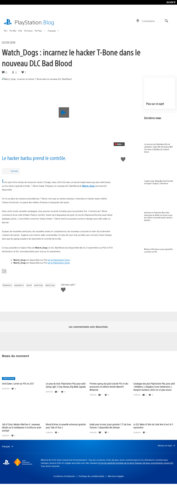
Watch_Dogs (50, 285)
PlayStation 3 (7, 285)
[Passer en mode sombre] (137, 21)
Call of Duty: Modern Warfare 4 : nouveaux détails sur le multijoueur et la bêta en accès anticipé (21, 427)
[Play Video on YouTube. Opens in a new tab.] (119, 144)
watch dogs (38, 285)
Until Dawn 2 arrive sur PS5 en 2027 (18, 383)
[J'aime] (13, 388)
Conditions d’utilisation (64, 476)
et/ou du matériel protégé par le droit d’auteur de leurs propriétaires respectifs (135, 463)
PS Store (28, 30)
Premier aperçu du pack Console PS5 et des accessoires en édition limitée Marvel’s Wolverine (109, 386)
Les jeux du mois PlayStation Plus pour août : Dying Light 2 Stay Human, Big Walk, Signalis (66, 385)
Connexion (148, 21)
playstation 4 (19, 285)
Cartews (14, 171)
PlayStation (34, 22)
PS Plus (38, 30)
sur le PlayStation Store (59, 260)
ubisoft (29, 285)
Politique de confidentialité (91, 476)
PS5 (6, 30)
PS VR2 (13, 30)
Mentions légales (116, 476)
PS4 (20, 30)
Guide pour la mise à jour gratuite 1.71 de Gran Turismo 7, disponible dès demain (110, 426)
